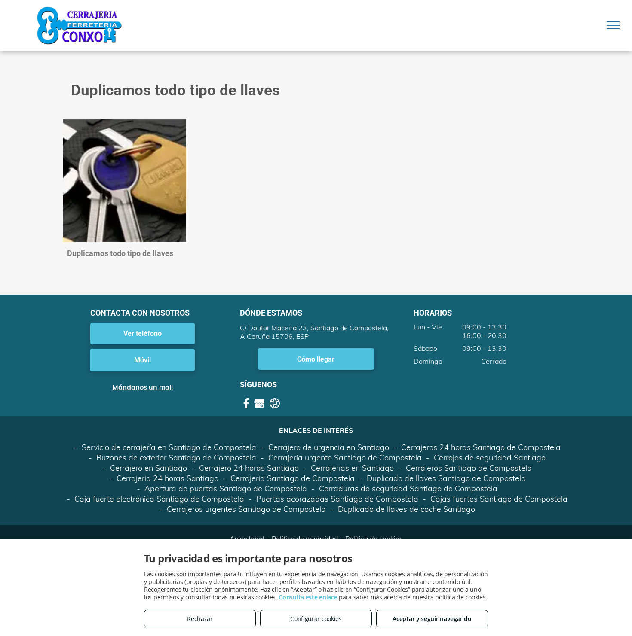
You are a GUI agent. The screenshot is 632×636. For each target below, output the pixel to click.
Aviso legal (247, 538)
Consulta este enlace (308, 597)
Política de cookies (374, 538)
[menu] (613, 25)
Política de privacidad (305, 538)
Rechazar (200, 619)
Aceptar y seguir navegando (432, 619)
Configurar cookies (316, 619)
